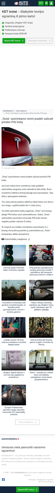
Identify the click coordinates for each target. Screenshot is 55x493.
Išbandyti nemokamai (37, 41)
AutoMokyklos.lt (8, 111)
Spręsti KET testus (12, 41)
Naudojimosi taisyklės (45, 480)
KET (41, 3)
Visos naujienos (26, 422)
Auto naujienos (21, 111)
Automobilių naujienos (16, 239)
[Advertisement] (27, 78)
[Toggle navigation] (3, 3)
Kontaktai (32, 480)
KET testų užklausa (46, 482)
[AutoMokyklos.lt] (22, 3)
